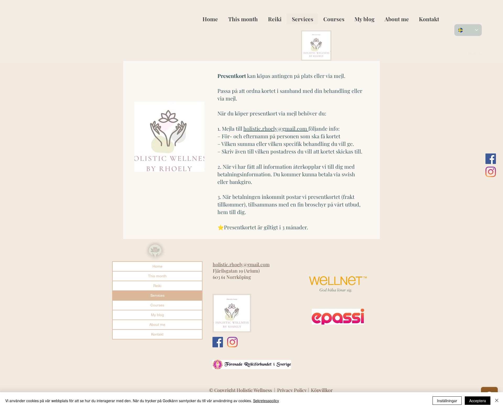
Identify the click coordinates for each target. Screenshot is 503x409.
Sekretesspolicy (266, 400)
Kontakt (157, 334)
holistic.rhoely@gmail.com (275, 128)
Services (157, 295)
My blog (157, 315)
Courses (157, 305)
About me (157, 324)
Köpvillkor (322, 390)
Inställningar (447, 400)
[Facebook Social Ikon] (490, 158)
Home (157, 266)
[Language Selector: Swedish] (468, 30)
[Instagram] (490, 172)
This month (157, 276)
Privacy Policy (292, 390)
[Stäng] (497, 400)
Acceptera (477, 400)
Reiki (157, 286)
